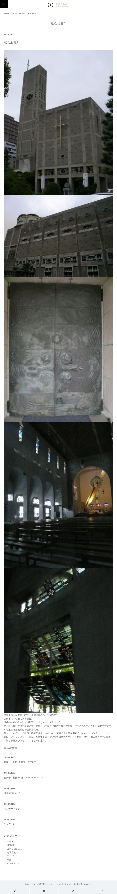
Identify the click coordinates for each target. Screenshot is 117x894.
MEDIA (10, 845)
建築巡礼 (11, 852)
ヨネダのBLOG (18, 13)
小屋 (9, 860)
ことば (10, 856)
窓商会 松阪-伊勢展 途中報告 (20, 762)
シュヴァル (9, 824)
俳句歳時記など (12, 793)
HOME (6, 13)
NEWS (10, 841)
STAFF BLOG (13, 863)
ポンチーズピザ (12, 808)
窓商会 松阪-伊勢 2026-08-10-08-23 (23, 777)
